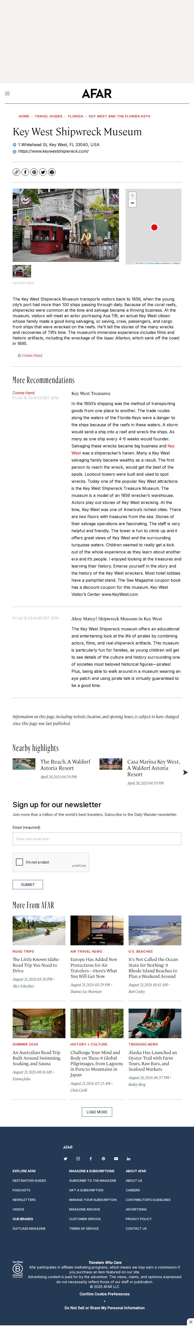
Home (24, 116)
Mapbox (177, 263)
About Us (134, 1181)
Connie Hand (23, 393)
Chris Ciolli (78, 1090)
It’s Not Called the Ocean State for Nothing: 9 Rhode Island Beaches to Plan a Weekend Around (153, 967)
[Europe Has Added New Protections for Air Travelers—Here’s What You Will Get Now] (96, 930)
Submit (28, 884)
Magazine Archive (84, 1209)
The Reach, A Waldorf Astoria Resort (65, 764)
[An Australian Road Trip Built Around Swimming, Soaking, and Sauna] (39, 1023)
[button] (154, 227)
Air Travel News (86, 951)
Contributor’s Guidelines (148, 1200)
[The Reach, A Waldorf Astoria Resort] (24, 764)
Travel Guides (49, 116)
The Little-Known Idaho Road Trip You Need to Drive (36, 964)
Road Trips (23, 951)
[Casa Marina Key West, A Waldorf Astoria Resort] (111, 764)
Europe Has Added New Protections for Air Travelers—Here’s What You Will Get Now (93, 967)
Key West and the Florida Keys (120, 116)
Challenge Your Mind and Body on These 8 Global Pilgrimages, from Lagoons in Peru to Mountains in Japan (96, 1063)
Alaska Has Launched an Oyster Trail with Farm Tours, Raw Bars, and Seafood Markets (153, 1060)
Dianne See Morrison (86, 991)
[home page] (96, 93)
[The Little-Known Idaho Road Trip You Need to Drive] (39, 930)
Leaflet (140, 263)
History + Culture (88, 1044)
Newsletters (24, 1200)
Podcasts (21, 1190)
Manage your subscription (93, 1200)
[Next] (185, 772)
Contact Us (136, 1228)
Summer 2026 (25, 1044)
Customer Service (85, 1219)
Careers (133, 1190)
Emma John (22, 1078)
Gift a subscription (86, 1190)
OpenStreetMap (153, 263)
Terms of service (84, 1228)
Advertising (136, 1209)
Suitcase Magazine (29, 1228)
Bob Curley (137, 991)
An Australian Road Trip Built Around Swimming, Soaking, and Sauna (37, 1057)
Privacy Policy (139, 1219)
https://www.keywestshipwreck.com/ (53, 151)
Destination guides (29, 1181)
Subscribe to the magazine (92, 1181)
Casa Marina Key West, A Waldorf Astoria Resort (153, 767)
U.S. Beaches (141, 951)
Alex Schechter (23, 985)
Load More (97, 1112)
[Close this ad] (190, 1321)
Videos (18, 1209)
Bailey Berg (137, 1084)
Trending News (143, 1044)
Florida (75, 116)
